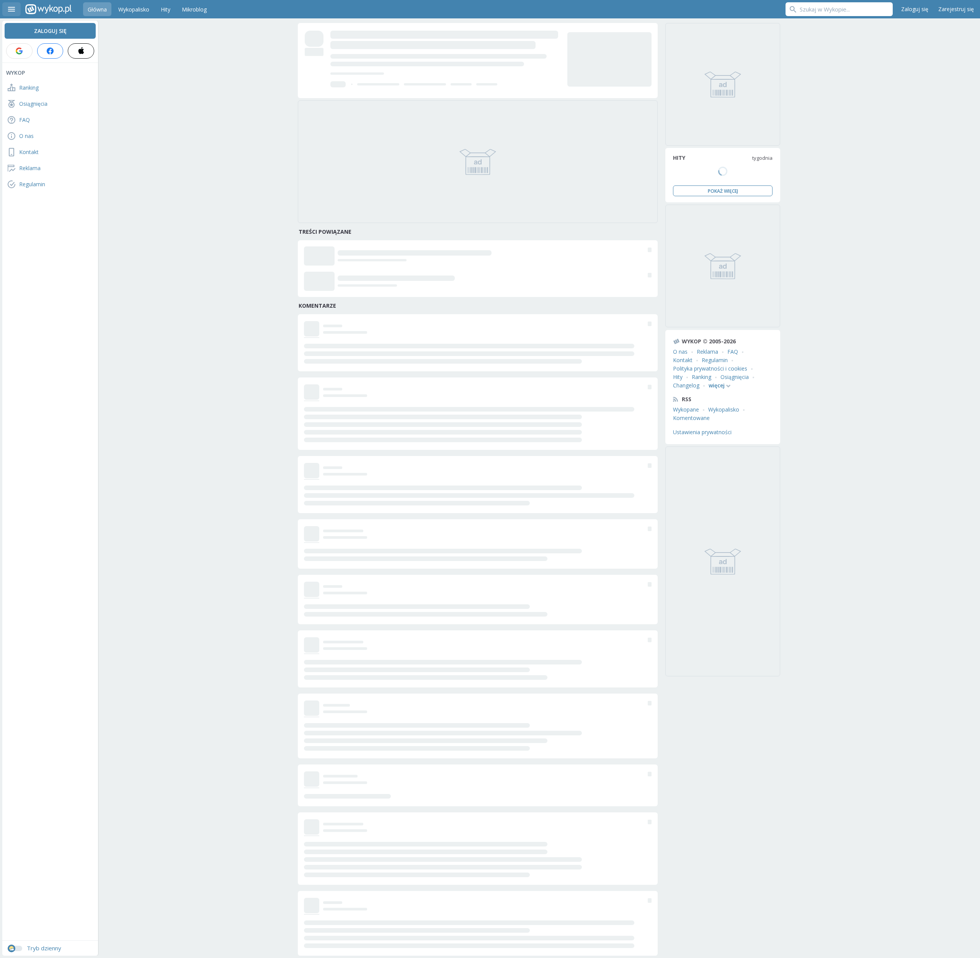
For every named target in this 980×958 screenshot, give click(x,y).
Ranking (701, 377)
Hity (678, 377)
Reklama (707, 351)
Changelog (686, 385)
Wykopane (686, 409)
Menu (11, 9)
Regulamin (715, 360)
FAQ (732, 351)
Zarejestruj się (956, 9)
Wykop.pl (48, 9)
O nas (680, 351)
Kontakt (683, 360)
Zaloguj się (914, 9)
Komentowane (691, 418)
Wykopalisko (723, 409)
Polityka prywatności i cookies (710, 368)
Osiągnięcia (734, 377)
